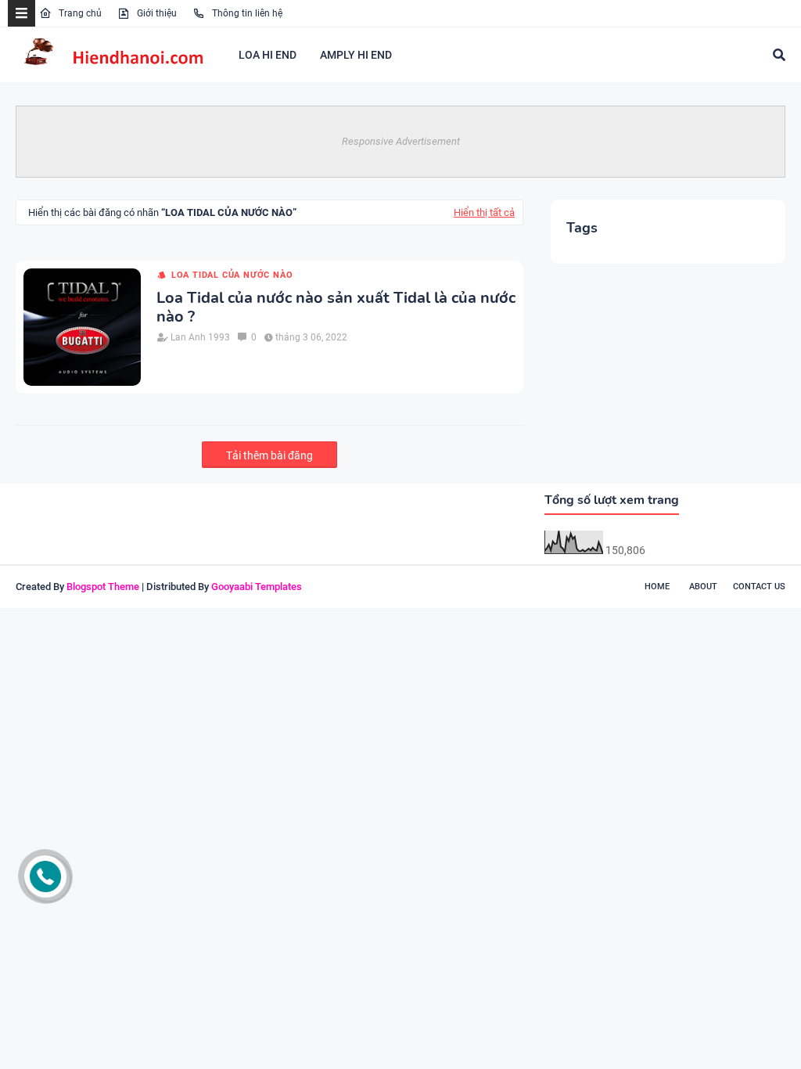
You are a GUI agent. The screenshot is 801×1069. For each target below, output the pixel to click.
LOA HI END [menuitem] (267, 55)
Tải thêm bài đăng (269, 455)
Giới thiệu (156, 13)
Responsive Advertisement (401, 141)
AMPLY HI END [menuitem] (356, 55)
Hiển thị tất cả (484, 212)
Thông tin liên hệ (246, 13)
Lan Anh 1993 (200, 337)
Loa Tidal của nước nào (232, 275)
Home (657, 586)
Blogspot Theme (102, 586)
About (703, 586)
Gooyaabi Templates (256, 586)
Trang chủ (79, 13)
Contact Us (759, 586)
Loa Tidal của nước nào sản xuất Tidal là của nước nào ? (335, 307)
